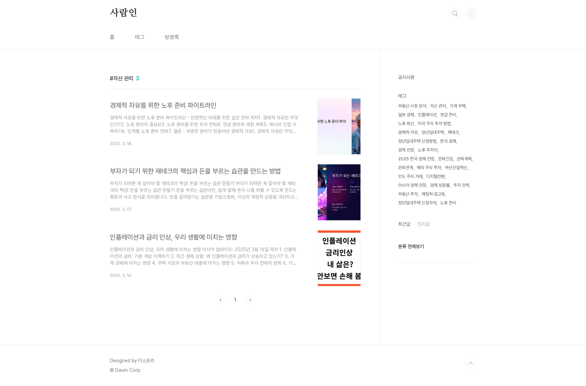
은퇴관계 (405, 167)
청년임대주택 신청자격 (417, 202)
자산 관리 (438, 105)
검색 (455, 13)
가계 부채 (458, 105)
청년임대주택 (433, 132)
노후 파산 (406, 123)
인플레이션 (427, 114)
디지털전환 (435, 176)
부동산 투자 (408, 194)
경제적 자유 (408, 132)
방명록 (172, 37)
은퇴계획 (464, 158)
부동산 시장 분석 (412, 105)
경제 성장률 (440, 185)
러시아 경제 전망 (412, 185)
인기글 (423, 224)
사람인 (123, 13)
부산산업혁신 (456, 167)
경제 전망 (406, 150)
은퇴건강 (445, 158)
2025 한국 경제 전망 (416, 158)
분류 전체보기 (411, 246)
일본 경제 (406, 114)
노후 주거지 (427, 150)
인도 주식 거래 (410, 176)
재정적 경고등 (433, 194)
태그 (139, 37)
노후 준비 (448, 202)
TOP (470, 363)
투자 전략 (461, 185)
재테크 (453, 132)
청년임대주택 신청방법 (417, 141)
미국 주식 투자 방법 (434, 123)
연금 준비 (448, 114)
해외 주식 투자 (429, 167)
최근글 (404, 224)
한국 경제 (448, 141)
